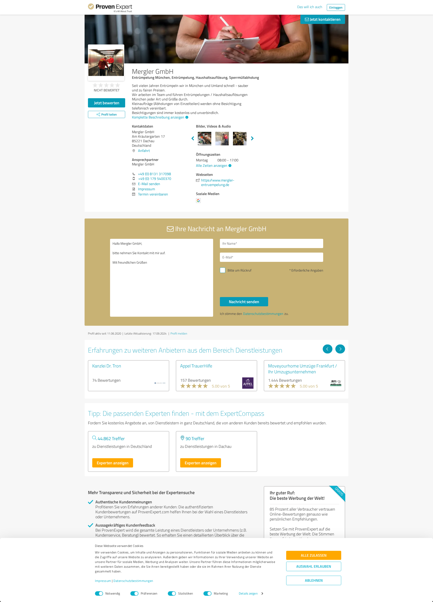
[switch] (134, 593)
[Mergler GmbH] (106, 62)
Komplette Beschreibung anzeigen (158, 117)
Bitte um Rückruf (239, 270)
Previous (192, 138)
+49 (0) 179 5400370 (154, 178)
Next (252, 138)
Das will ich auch (309, 6)
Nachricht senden (244, 301)
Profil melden (178, 333)
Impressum (103, 581)
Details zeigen (248, 593)
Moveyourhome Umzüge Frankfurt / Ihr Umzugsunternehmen (302, 369)
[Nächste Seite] (340, 348)
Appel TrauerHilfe (196, 366)
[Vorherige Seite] (327, 348)
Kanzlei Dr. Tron (106, 366)
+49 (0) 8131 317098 (154, 173)
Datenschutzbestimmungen (133, 581)
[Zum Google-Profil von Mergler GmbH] (199, 202)
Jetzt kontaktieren (325, 19)
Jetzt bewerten (106, 103)
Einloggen (336, 7)
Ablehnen (314, 580)
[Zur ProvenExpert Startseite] (110, 8)
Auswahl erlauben (313, 566)
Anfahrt (144, 150)
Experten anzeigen (113, 463)
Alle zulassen (314, 555)
